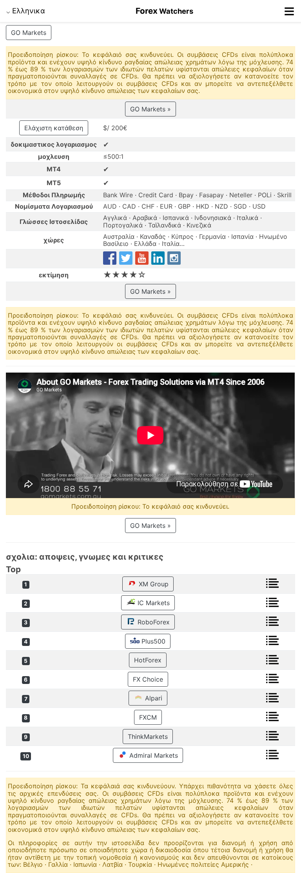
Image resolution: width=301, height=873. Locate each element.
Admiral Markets (152, 755)
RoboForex (153, 622)
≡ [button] (289, 11)
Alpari (152, 698)
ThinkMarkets (148, 736)
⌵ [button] (25, 10)
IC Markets (153, 603)
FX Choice (148, 679)
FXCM (148, 717)
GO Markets (28, 32)
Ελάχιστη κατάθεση (53, 128)
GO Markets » (150, 109)
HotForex (147, 660)
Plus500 (152, 641)
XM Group (153, 584)
